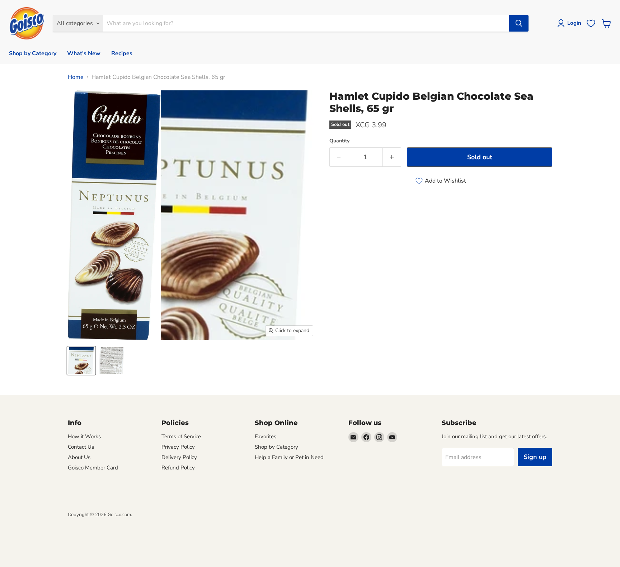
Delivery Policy (179, 457)
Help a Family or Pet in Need (289, 457)
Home (76, 77)
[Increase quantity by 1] (392, 157)
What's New (83, 53)
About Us (79, 457)
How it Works (84, 436)
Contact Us (81, 446)
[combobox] (306, 23)
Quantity (339, 141)
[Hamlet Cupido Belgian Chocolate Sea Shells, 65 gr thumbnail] (81, 360)
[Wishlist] (591, 23)
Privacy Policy (178, 446)
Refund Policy (178, 467)
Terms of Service (181, 436)
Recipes (121, 53)
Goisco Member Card (93, 467)
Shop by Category (32, 53)
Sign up (534, 457)
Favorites (265, 436)
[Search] (519, 23)
